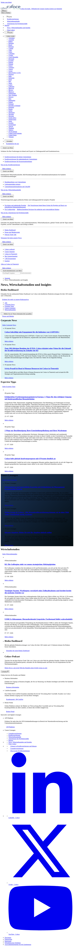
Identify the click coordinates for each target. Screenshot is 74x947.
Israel (10, 79)
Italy (9, 81)
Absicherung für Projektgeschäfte (18, 739)
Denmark (11, 59)
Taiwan (10, 126)
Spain (10, 121)
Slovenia (11, 116)
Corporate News (10, 304)
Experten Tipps (9, 306)
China (10, 52)
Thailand (11, 128)
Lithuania (11, 86)
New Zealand (12, 95)
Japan (10, 83)
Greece (10, 69)
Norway (10, 97)
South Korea (12, 119)
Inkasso (10, 740)
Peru (9, 99)
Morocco (11, 92)
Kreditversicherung (14, 735)
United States (12, 135)
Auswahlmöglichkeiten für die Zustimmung (18, 944)
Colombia (11, 53)
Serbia (10, 111)
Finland (10, 64)
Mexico (10, 90)
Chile (10, 50)
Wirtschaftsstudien (10, 310)
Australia (11, 40)
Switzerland (12, 125)
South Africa (12, 118)
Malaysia (11, 88)
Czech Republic (13, 57)
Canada (10, 48)
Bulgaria (11, 46)
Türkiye (10, 130)
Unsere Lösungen (10, 308)
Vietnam (11, 137)
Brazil (10, 45)
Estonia (10, 62)
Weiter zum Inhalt (6, 2)
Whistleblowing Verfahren (13, 943)
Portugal (11, 104)
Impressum (8, 941)
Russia (10, 109)
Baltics (10, 41)
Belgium (11, 43)
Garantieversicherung (14, 733)
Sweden (10, 123)
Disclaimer (8, 937)
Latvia (10, 85)
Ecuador (11, 60)
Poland (10, 102)
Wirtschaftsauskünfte (14, 737)
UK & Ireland (12, 131)
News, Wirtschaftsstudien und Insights (20, 742)
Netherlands (12, 93)
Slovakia (11, 114)
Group (10, 71)
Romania (11, 107)
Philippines (11, 100)
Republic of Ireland (14, 105)
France (10, 66)
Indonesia (11, 78)
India (10, 76)
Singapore (11, 112)
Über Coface (12, 744)
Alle (6, 303)
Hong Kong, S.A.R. (14, 72)
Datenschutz (8, 939)
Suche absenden (26, 273)
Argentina (11, 38)
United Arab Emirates (15, 133)
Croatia (10, 55)
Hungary (11, 74)
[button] (8, 17)
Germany (11, 67)
